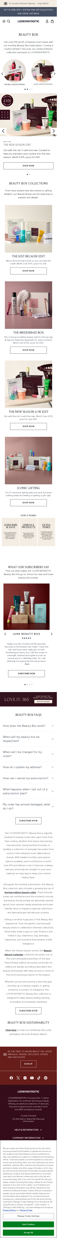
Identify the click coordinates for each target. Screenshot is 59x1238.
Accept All (28, 1233)
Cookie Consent (28, 1116)
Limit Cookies (28, 1224)
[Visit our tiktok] (38, 1077)
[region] (28, 1189)
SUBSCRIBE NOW (28, 820)
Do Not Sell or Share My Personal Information (28, 1120)
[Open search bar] (8, 21)
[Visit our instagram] (25, 1077)
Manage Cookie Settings (28, 1216)
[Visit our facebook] (11, 1077)
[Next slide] (54, 131)
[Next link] (51, 634)
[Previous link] (5, 634)
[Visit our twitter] (18, 1077)
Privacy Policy (9, 1210)
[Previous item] (2, 73)
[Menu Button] (3, 21)
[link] (47, 21)
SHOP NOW (28, 166)
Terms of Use (26, 1210)
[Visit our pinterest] (45, 1077)
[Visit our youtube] (31, 1077)
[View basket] (52, 21)
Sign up (28, 1064)
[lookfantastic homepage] (28, 21)
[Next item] (54, 73)
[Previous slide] (3, 131)
